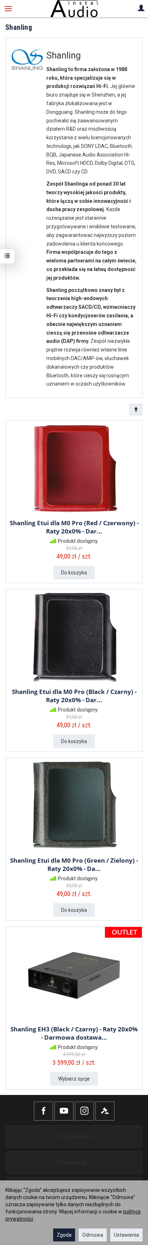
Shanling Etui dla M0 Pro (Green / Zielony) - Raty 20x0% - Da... (74, 864)
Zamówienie (72, 1136)
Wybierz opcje (74, 1079)
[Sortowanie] (136, 410)
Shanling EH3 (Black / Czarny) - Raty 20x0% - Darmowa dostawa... (74, 1033)
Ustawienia (126, 1235)
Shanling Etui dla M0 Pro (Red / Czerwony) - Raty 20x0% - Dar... (74, 527)
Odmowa (92, 1235)
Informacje (72, 1162)
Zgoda (64, 1235)
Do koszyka (74, 572)
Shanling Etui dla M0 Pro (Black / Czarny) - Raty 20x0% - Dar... (74, 695)
